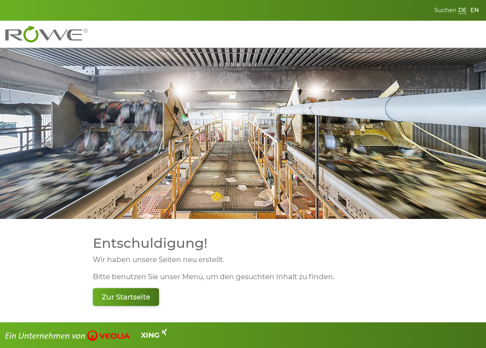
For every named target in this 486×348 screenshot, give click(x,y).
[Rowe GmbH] (46, 33)
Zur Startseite (126, 297)
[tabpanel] (243, 133)
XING (151, 335)
